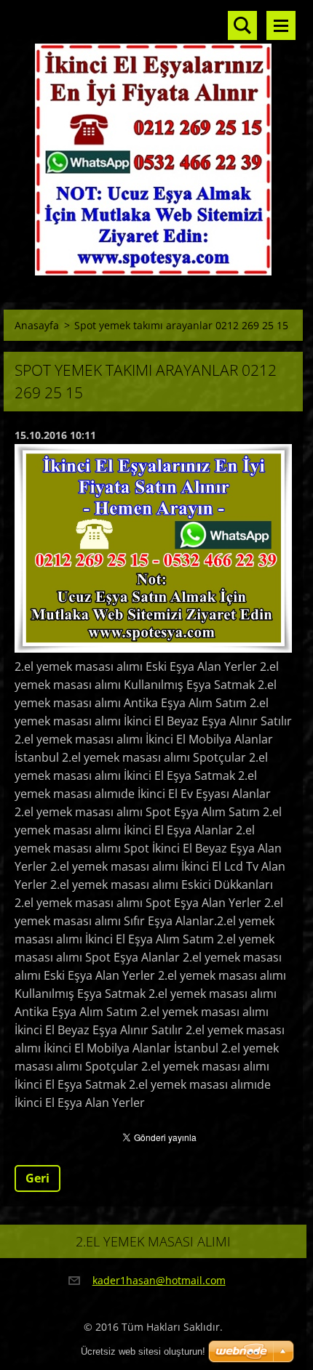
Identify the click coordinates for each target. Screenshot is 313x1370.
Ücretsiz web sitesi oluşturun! (143, 1351)
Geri (37, 1178)
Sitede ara (242, 25)
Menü (281, 25)
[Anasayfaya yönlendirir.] (153, 142)
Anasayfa (37, 325)
